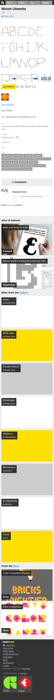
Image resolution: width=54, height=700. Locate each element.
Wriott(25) (28, 155)
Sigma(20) (23, 162)
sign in (10, 205)
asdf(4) (34, 159)
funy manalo (7, 104)
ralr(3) (15, 162)
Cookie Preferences (10, 654)
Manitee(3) (16, 169)
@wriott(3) (6, 169)
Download (10, 87)
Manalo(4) (37, 155)
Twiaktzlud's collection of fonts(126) (32, 165)
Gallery (22, 3)
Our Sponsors (8, 663)
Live (32, 3)
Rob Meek (26, 669)
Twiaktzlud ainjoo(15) (21, 159)
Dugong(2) (6, 162)
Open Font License (7, 137)
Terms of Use (8, 648)
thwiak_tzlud (9, 16)
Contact (6, 666)
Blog (16, 566)
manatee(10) (7, 159)
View (44, 78)
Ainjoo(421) (7, 155)
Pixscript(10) (18, 155)
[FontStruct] (2, 3)
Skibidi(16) (33, 162)
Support (45, 3)
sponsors (23, 673)
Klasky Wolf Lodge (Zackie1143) (31, 196)
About (5, 660)
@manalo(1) (27, 169)
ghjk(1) (41, 159)
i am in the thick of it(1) (10, 165)
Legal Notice (8, 657)
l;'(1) (48, 159)
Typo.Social (10, 645)
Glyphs (6, 691)
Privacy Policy (8, 651)
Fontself (21, 691)
